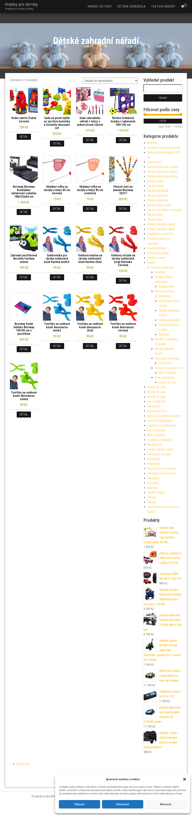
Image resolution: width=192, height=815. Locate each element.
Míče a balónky (167, 373)
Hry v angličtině (156, 401)
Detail (24, 136)
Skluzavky (153, 478)
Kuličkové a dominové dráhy (164, 416)
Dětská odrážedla (132, 6)
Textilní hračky (163, 6)
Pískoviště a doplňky (167, 358)
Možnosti (165, 804)
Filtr (163, 121)
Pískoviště (164, 363)
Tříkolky (151, 497)
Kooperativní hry (156, 411)
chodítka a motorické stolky (164, 148)
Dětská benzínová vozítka (162, 167)
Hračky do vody (100, 6)
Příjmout (79, 804)
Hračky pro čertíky (21, 4)
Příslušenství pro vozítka (162, 468)
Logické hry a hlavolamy (161, 425)
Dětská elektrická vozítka (162, 171)
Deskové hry (154, 162)
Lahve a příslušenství (160, 421)
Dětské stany (155, 215)
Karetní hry (153, 406)
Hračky (151, 262)
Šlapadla (163, 334)
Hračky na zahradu (162, 267)
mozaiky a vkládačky (159, 440)
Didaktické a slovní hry (160, 234)
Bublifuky (152, 143)
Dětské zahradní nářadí (161, 224)
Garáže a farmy (156, 258)
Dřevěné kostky (156, 248)
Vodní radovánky (165, 377)
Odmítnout (122, 804)
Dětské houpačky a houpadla (164, 210)
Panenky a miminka (159, 454)
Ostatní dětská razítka (160, 449)
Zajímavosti (23, 764)
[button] (184, 779)
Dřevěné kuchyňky (158, 253)
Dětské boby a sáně (159, 205)
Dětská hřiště (155, 181)
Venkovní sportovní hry (168, 368)
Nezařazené (154, 444)
